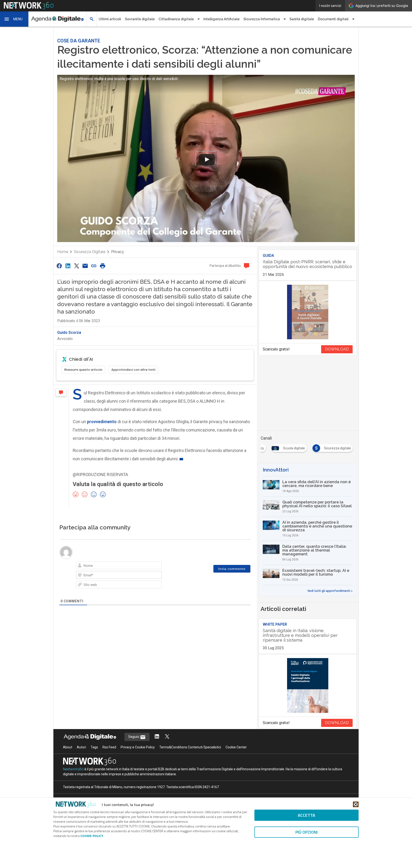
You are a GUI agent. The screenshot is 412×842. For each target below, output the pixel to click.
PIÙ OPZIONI (306, 832)
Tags (94, 747)
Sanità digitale (301, 19)
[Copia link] (94, 265)
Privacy (117, 251)
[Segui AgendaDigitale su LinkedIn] (157, 737)
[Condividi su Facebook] (59, 265)
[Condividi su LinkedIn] (68, 265)
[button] (14, 19)
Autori (81, 747)
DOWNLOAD (337, 349)
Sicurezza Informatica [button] (261, 19)
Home (62, 251)
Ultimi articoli (110, 19)
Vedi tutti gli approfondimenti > (330, 591)
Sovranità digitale (140, 19)
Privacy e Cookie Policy (138, 747)
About (67, 747)
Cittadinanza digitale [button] (176, 19)
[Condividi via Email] (85, 265)
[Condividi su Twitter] (76, 265)
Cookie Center (236, 747)
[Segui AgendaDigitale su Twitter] (167, 737)
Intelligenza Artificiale (221, 19)
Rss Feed (109, 747)
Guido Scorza (69, 332)
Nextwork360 (73, 769)
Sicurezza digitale (89, 251)
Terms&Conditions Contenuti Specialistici (190, 747)
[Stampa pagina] (102, 265)
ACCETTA (306, 815)
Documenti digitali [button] (333, 19)
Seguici (134, 737)
